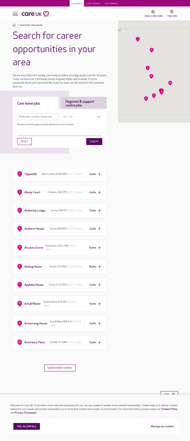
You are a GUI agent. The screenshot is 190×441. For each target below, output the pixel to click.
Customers (111, 3)
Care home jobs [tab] (28, 103)
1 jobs (92, 284)
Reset (24, 141)
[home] (14, 25)
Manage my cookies (162, 426)
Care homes (93, 3)
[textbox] (81, 117)
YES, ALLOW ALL (27, 426)
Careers (77, 3)
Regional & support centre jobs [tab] (79, 103)
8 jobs (92, 247)
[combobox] (81, 117)
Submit (94, 141)
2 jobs (92, 228)
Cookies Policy (169, 409)
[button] (138, 39)
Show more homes (60, 368)
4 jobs (92, 174)
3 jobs (92, 210)
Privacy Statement (26, 412)
